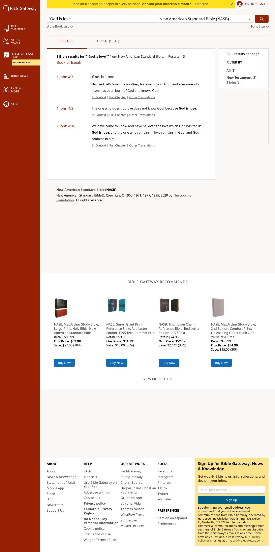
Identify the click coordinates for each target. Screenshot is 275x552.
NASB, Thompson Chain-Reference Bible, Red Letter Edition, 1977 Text (179, 328)
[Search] (262, 19)
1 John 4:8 (65, 108)
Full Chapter (117, 97)
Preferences (167, 523)
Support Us (55, 510)
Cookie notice (94, 528)
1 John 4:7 (65, 76)
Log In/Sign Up (256, 4)
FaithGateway (131, 471)
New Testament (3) (241, 77)
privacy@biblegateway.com (244, 540)
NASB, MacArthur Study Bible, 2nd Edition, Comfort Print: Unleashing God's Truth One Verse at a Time (233, 330)
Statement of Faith (61, 482)
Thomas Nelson (132, 509)
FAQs (88, 471)
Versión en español (172, 518)
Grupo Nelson (131, 498)
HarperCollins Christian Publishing (138, 490)
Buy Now (64, 363)
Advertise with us (97, 492)
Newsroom (55, 505)
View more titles (157, 379)
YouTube (164, 499)
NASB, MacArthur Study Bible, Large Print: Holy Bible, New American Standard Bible (76, 328)
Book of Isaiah (69, 62)
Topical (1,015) (107, 41)
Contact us (92, 498)
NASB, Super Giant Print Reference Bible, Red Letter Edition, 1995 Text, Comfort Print (131, 328)
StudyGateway (132, 477)
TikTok (162, 488)
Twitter (163, 494)
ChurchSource (131, 482)
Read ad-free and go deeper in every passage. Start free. (140, 4)
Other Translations (142, 97)
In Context (99, 97)
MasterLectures (133, 525)
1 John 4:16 (66, 126)
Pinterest (165, 482)
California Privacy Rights (98, 511)
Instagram (166, 477)
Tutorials (90, 477)
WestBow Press (132, 514)
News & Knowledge (61, 477)
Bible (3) (66, 41)
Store (51, 494)
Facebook (165, 471)
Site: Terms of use (97, 534)
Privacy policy (95, 503)
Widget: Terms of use (100, 540)
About (51, 471)
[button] (252, 4)
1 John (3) (233, 82)
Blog (50, 499)
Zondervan (129, 520)
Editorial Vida (131, 503)
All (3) (230, 70)
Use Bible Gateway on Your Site (100, 484)
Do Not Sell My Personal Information (101, 521)
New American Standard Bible (80, 189)
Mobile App (55, 488)
